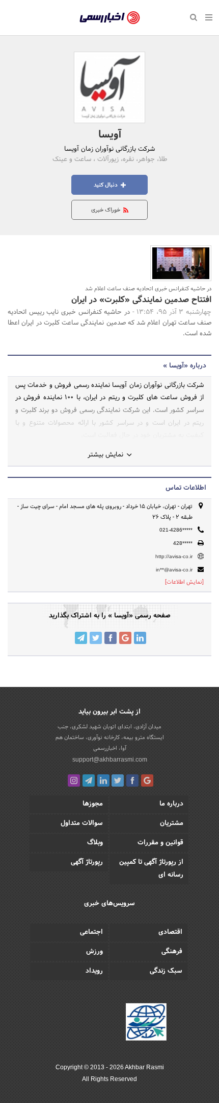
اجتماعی (91, 932)
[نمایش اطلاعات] (184, 582)
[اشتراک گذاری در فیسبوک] (110, 638)
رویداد (94, 971)
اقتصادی (170, 932)
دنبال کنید (106, 185)
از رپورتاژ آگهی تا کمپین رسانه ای (151, 869)
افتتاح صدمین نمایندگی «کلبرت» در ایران (141, 300)
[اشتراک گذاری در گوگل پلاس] (125, 638)
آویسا (109, 135)
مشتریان (171, 823)
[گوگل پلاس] (147, 780)
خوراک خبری (106, 210)
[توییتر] (118, 780)
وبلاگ (95, 842)
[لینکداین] (103, 780)
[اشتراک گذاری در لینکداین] (140, 638)
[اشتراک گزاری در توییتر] (96, 638)
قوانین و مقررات (160, 842)
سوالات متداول (82, 823)
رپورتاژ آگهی (87, 862)
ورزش (94, 951)
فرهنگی (171, 951)
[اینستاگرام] (74, 780)
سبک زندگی (166, 971)
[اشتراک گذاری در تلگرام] (81, 638)
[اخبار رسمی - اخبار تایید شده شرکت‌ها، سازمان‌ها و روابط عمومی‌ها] (110, 18)
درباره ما (171, 804)
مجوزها (93, 804)
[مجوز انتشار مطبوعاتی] (146, 1023)
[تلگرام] (89, 780)
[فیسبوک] (132, 780)
